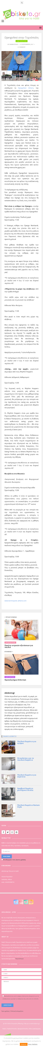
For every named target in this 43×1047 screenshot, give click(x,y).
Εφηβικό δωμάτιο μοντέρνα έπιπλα (25, 789)
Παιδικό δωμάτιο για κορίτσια (26, 776)
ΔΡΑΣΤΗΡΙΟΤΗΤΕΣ (21, 41)
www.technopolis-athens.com (15, 601)
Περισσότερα (19, 959)
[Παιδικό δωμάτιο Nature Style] (8, 810)
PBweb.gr (21, 1023)
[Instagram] (12, 832)
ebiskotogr (14, 44)
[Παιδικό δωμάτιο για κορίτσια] (8, 779)
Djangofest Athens (26, 88)
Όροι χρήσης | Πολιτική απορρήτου (12, 1011)
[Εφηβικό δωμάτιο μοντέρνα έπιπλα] (8, 794)
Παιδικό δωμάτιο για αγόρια (26, 742)
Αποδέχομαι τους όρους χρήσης (14, 860)
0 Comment (21, 47)
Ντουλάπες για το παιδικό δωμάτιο (25, 759)
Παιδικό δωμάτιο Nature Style (28, 806)
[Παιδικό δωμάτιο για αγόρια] (8, 747)
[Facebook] (3, 832)
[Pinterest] (16, 832)
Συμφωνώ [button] (23, 1044)
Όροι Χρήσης (33, 1044)
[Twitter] (8, 832)
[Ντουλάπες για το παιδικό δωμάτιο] (8, 763)
